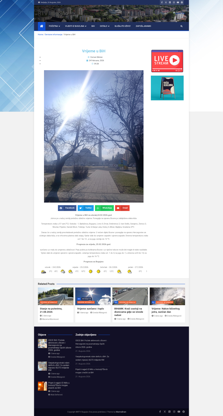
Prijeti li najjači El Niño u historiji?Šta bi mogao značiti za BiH (58, 385)
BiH (93, 26)
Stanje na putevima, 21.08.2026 (51, 310)
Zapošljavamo (143, 26)
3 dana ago (83, 313)
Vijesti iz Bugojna (74, 26)
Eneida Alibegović (100, 313)
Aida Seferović (57, 395)
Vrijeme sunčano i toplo (90, 308)
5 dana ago (158, 316)
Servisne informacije (49, 302)
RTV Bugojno (53, 13)
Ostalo (103, 26)
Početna (53, 26)
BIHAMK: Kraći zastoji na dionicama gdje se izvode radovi (128, 311)
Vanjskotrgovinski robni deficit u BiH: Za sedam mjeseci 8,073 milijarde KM (58, 367)
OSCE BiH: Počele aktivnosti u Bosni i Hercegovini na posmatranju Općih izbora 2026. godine (59, 345)
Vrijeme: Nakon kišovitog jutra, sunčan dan (166, 310)
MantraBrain (121, 412)
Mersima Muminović (50, 319)
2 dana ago (46, 316)
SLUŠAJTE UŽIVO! (123, 26)
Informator (86, 299)
